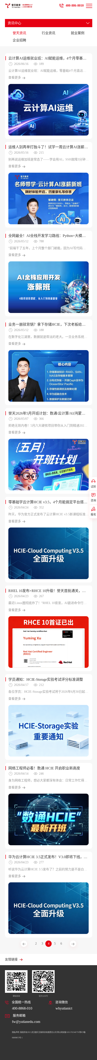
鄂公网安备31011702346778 (68, 1032)
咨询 (93, 500)
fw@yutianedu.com (26, 1022)
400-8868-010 (22, 1008)
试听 (93, 486)
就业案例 (77, 33)
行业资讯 (48, 33)
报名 (93, 514)
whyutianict (63, 1008)
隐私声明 (16, 1032)
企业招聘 (19, 40)
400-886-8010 (75, 5)
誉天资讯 (19, 33)
